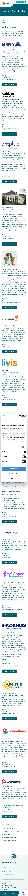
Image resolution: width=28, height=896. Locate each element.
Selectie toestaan (14, 473)
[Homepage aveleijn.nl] (14, 856)
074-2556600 (8, 871)
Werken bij (21, 2)
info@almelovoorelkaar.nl (9, 79)
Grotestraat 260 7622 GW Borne (8, 867)
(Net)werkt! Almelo (5, 21)
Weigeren (14, 479)
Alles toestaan (14, 468)
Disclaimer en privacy (7, 885)
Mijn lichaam (7, 834)
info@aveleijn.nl (8, 874)
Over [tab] (23, 420)
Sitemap (4, 883)
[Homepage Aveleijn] (7, 3)
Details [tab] (14, 420)
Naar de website (9, 84)
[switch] (24, 452)
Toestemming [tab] (5, 420)
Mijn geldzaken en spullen (10, 837)
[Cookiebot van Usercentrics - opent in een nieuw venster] (19, 416)
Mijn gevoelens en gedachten (11, 831)
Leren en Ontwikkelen (9, 828)
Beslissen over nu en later (10, 840)
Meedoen (6, 844)
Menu (23, 894)
